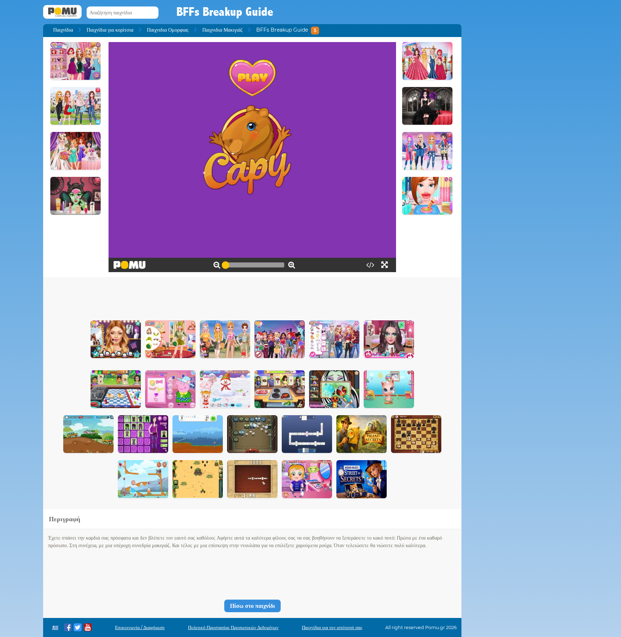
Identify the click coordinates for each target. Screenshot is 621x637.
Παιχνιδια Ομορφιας (168, 30)
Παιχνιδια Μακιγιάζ (222, 30)
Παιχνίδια (63, 30)
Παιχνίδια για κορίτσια (110, 30)
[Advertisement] (252, 297)
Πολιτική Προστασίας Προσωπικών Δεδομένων (233, 627)
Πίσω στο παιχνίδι (252, 605)
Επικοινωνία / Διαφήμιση (140, 627)
